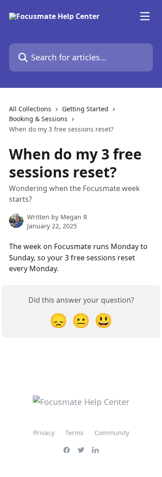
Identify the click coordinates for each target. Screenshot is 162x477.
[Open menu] (145, 16)
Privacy (43, 432)
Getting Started (85, 108)
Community (111, 432)
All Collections (30, 108)
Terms (74, 432)
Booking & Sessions (38, 118)
